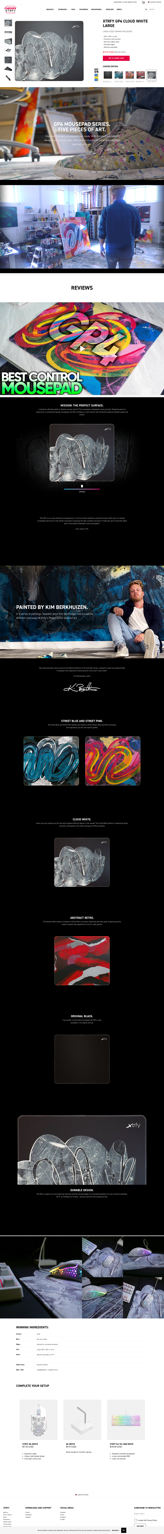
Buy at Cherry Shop (116, 58)
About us (5, 1512)
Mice (73, 9)
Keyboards (62, 9)
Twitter (62, 1515)
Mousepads (83, 9)
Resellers (110, 9)
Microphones (96, 9)
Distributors (6, 1519)
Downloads (28, 1515)
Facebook (62, 1512)
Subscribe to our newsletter (125, 2)
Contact (27, 1512)
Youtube (62, 1519)
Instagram (63, 1517)
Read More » (115, 1530)
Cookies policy (7, 1522)
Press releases (7, 1515)
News (5, 1517)
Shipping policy (7, 1526)
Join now (139, 1526)
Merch (119, 9)
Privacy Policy (151, 1520)
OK (124, 1530)
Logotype (28, 1517)
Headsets (50, 9)
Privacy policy (7, 1524)
